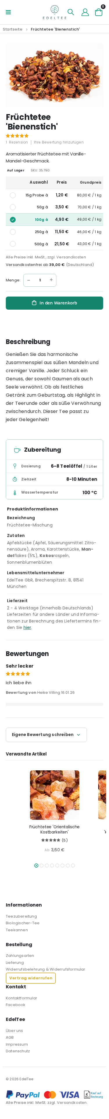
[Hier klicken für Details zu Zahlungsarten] (54, 1094)
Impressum (17, 1044)
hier (27, 627)
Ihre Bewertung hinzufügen (59, 142)
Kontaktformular (21, 998)
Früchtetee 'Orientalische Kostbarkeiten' (54, 829)
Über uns (14, 1030)
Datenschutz (18, 1051)
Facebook (16, 1005)
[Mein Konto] (85, 12)
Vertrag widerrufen (30, 978)
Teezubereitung (21, 916)
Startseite (13, 29)
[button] (36, 865)
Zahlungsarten (20, 955)
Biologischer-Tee (23, 923)
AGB (10, 1037)
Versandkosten (71, 257)
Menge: (13, 280)
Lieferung (15, 962)
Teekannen (17, 930)
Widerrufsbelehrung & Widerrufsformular (45, 969)
